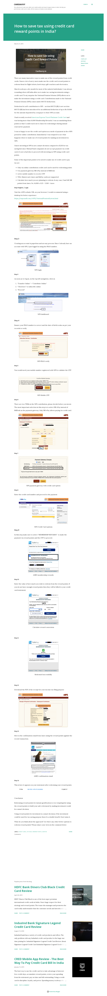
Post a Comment (24, 913)
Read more (63, 913)
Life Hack (83, 61)
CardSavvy (19, 4)
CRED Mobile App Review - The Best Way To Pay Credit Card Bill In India (39, 961)
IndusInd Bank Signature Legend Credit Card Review (37, 925)
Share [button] (82, 50)
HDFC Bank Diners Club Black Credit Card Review (39, 889)
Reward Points (84, 63)
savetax (83, 65)
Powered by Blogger (54, 991)
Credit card (83, 59)
